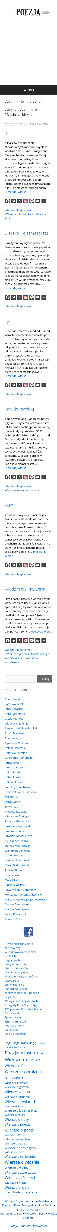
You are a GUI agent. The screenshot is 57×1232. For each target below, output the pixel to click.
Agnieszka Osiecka (16, 743)
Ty (7, 321)
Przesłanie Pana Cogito (19, 944)
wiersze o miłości (34, 1213)
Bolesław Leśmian (16, 753)
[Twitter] (13, 201)
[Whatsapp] (19, 201)
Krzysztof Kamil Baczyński (21, 792)
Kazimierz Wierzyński (18, 826)
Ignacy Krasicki (14, 709)
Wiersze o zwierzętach (21, 1172)
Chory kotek (12, 1013)
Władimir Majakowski (18, 210)
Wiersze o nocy (17, 1119)
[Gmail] (25, 201)
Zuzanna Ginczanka (17, 821)
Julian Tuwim (13, 777)
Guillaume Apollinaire (19, 757)
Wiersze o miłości (15, 1115)
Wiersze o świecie (15, 1182)
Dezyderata (12, 980)
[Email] (38, 201)
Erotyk (41, 1043)
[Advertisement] (28, 54)
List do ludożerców (16, 968)
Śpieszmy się (13, 1017)
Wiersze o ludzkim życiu (21, 1110)
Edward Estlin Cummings (20, 890)
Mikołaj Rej (12, 797)
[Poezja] (28, 12)
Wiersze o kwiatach (20, 1101)
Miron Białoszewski (17, 865)
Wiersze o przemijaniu (18, 1139)
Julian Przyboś (14, 772)
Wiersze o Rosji (14, 658)
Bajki (8, 1043)
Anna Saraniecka (15, 714)
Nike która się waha (17, 972)
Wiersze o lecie (14, 1106)
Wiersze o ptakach (16, 1143)
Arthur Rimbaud (15, 855)
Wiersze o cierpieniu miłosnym (23, 1074)
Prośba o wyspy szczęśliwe (21, 976)
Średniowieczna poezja (21, 1192)
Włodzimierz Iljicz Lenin (25, 589)
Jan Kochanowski (15, 767)
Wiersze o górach (17, 1087)
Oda (9, 490)
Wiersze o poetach (18, 1124)
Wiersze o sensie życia (20, 1148)
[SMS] (32, 201)
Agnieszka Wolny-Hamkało (21, 728)
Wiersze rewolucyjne (27, 490)
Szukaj (45, 679)
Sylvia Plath (12, 806)
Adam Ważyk (13, 738)
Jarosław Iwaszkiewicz (18, 836)
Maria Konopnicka (28, 1209)
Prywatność (40, 1226)
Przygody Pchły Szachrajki (21, 1005)
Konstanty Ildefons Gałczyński (23, 894)
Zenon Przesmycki (16, 914)
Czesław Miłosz (14, 718)
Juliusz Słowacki (15, 782)
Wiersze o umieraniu (20, 1156)
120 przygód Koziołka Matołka (24, 1009)
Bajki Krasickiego (24, 1043)
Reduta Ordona (14, 1025)
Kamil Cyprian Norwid (18, 787)
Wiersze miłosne (22, 1059)
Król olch (10, 956)
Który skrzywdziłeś (16, 964)
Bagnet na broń (14, 960)
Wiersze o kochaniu (17, 1097)
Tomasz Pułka (13, 919)
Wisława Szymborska (18, 860)
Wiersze (25, 1226)
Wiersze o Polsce (15, 1135)
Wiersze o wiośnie (22, 1162)
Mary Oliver (12, 880)
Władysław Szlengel (17, 723)
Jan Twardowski (15, 831)
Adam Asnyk (12, 699)
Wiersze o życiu (17, 1187)
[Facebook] (7, 201)
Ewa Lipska (12, 875)
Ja (6, 133)
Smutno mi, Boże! (15, 1021)
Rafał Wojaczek (14, 704)
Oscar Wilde (12, 802)
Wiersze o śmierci (20, 1177)
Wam (9, 505)
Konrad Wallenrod (16, 989)
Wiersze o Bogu (17, 1065)
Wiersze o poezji (20, 1130)
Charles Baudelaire (17, 904)
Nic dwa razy (13, 948)
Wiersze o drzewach (16, 1083)
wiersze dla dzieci (11, 1213)
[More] (44, 201)
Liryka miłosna (15, 1047)
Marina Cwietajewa (17, 909)
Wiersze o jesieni (18, 1091)
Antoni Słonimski (15, 748)
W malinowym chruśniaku (21, 952)
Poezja (14, 1226)
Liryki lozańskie (14, 984)
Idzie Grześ (11, 1029)
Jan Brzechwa (42, 1201)
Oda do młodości (15, 1033)
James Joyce (12, 762)
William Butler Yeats (17, 850)
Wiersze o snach (14, 1152)
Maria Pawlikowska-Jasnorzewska (26, 899)
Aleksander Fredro (16, 841)
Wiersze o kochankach (20, 214)
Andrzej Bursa (13, 870)
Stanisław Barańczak (17, 845)
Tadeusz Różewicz (16, 811)
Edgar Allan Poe (15, 885)
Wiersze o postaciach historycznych (28, 654)
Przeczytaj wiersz (15, 192)
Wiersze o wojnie (16, 1167)
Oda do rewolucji (20, 409)
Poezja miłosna (20, 1053)
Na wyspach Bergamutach (21, 1001)
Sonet (40, 1053)
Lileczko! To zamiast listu (26, 233)
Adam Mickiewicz (16, 733)
